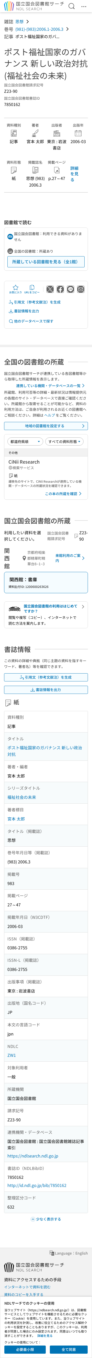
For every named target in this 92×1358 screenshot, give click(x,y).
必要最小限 (25, 1349)
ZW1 (11, 1055)
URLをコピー (32, 292)
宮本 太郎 (16, 819)
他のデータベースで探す (33, 321)
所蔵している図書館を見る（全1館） (46, 261)
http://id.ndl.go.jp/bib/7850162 (36, 1185)
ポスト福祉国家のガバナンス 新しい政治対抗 (44, 750)
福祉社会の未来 (21, 797)
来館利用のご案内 (67, 558)
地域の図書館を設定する (44, 425)
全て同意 (69, 1349)
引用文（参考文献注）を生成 (37, 301)
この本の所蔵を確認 (61, 493)
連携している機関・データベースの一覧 (48, 385)
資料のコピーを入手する (23, 1294)
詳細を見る (74, 173)
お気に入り (15, 292)
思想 (19, 21)
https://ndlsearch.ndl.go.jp (32, 1156)
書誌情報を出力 (26, 310)
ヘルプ (49, 415)
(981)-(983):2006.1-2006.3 (39, 29)
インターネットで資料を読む (27, 1286)
